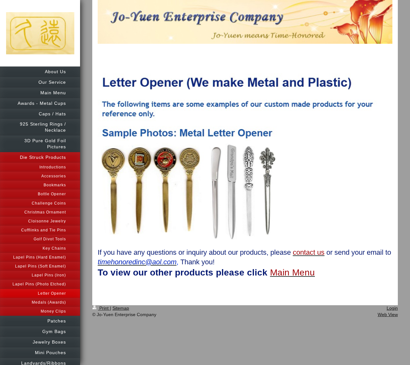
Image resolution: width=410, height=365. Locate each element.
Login (392, 308)
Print (104, 308)
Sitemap (120, 308)
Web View (388, 314)
